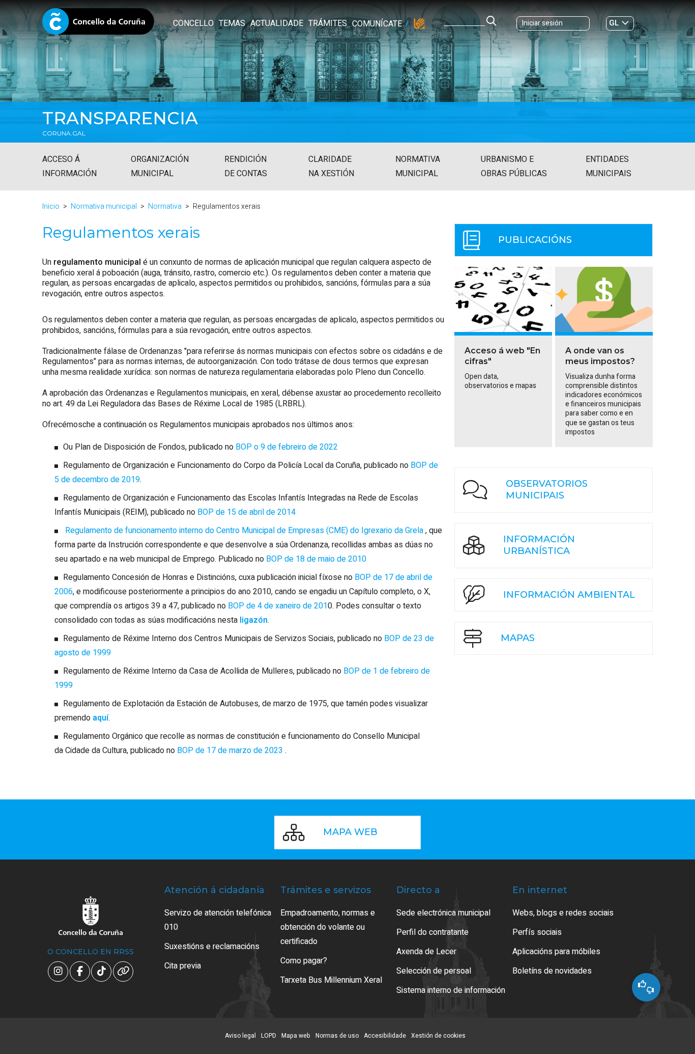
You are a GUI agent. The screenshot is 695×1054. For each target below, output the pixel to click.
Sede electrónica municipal (443, 913)
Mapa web (295, 1035)
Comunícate (377, 24)
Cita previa (182, 966)
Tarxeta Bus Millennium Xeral (331, 980)
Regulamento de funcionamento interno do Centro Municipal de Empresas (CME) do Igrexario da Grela (244, 530)
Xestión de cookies (438, 1035)
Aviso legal (240, 1035)
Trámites (327, 23)
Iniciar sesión (542, 23)
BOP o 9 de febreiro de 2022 (287, 447)
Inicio (51, 206)
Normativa (165, 206)
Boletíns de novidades (552, 971)
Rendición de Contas (245, 166)
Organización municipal (160, 166)
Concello (193, 23)
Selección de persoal (433, 971)
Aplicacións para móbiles (556, 952)
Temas (232, 23)
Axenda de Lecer (426, 952)
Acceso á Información (69, 166)
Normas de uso (337, 1035)
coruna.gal (63, 133)
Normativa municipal (417, 166)
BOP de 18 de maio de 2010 (316, 559)
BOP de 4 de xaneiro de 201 (278, 606)
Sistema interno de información (450, 990)
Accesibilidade (385, 1035)
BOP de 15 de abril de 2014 (246, 512)
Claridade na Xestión (331, 166)
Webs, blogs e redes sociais (563, 913)
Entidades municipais (608, 166)
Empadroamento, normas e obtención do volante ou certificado (327, 927)
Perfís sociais (537, 932)
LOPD (268, 1035)
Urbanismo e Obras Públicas (514, 166)
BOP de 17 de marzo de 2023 (231, 750)
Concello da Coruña (98, 34)
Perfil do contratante (432, 932)
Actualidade (276, 23)
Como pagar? (303, 961)
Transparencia (120, 118)
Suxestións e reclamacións (211, 946)
